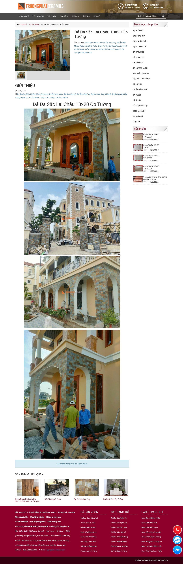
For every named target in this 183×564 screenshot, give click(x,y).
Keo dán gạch (139, 111)
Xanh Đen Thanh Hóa (89, 537)
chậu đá (136, 122)
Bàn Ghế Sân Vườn (141, 73)
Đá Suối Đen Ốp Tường (113, 499)
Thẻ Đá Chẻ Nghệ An (119, 523)
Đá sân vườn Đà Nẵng (89, 551)
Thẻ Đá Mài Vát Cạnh (119, 527)
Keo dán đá (138, 116)
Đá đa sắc (89, 43)
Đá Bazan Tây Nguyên (89, 546)
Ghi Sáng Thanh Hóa (88, 542)
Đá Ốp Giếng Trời (99, 46)
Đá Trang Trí (52, 97)
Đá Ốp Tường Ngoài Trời (94, 49)
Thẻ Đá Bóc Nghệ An (119, 518)
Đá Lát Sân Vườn (140, 68)
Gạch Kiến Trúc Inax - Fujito (151, 551)
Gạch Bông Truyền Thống (151, 537)
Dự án (75, 16)
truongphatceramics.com (56, 550)
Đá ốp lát (123, 46)
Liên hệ (97, 16)
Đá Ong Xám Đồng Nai (89, 518)
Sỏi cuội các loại (140, 106)
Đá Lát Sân (137, 84)
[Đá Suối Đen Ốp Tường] (116, 488)
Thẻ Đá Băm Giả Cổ (118, 532)
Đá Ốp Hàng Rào (112, 46)
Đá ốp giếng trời (86, 46)
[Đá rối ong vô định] (57, 488)
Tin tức (63, 16)
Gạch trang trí (139, 47)
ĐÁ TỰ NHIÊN (87, 53)
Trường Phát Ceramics (159, 560)
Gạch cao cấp (139, 36)
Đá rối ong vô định (52, 499)
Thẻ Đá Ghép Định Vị (119, 542)
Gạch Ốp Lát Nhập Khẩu (150, 518)
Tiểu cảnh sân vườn (141, 79)
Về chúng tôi (38, 16)
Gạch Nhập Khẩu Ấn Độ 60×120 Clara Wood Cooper (27, 500)
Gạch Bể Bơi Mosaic (149, 523)
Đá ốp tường (34, 24)
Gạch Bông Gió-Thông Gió (151, 542)
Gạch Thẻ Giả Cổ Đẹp (149, 527)
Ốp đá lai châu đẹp (82, 499)
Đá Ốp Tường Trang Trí (112, 49)
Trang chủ (24, 16)
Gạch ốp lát (138, 31)
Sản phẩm (52, 16)
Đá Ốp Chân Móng (56, 94)
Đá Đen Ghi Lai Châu (88, 527)
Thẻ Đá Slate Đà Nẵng (119, 537)
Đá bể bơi (137, 95)
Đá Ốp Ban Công (109, 43)
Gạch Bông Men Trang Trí (151, 532)
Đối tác (86, 16)
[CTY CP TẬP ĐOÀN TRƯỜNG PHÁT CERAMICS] (40, 6)
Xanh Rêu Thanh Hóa (88, 532)
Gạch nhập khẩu (140, 41)
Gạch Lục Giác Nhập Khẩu (151, 546)
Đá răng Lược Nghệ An (119, 546)
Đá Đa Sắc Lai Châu (88, 523)
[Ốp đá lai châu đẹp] (86, 488)
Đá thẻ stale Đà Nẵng (119, 551)
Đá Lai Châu (98, 43)
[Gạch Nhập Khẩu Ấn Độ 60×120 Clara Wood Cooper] (27, 488)
